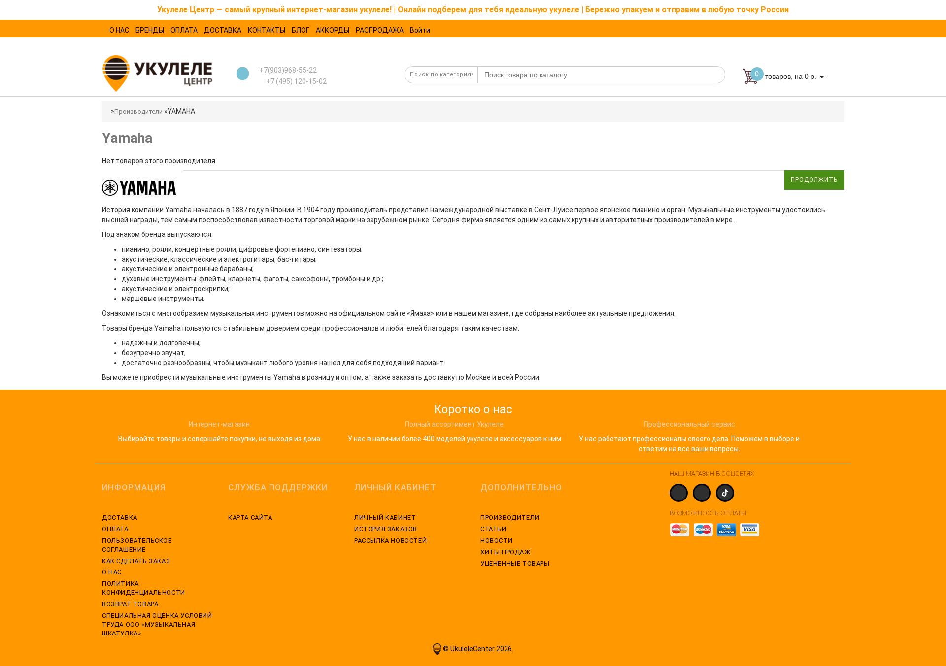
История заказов (385, 529)
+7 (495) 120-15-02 (296, 81)
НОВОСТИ (496, 540)
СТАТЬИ (493, 529)
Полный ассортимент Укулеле (454, 424)
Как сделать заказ (136, 561)
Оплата (115, 529)
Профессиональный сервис (689, 424)
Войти (420, 30)
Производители (138, 111)
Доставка (119, 517)
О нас (112, 572)
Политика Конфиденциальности (143, 588)
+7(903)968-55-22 (288, 70)
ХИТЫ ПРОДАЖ (505, 552)
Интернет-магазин (219, 424)
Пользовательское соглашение (137, 545)
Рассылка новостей (390, 540)
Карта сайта (250, 517)
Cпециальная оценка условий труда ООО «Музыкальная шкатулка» (157, 624)
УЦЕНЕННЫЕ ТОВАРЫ (515, 563)
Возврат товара (130, 604)
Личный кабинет (385, 517)
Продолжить (814, 179)
